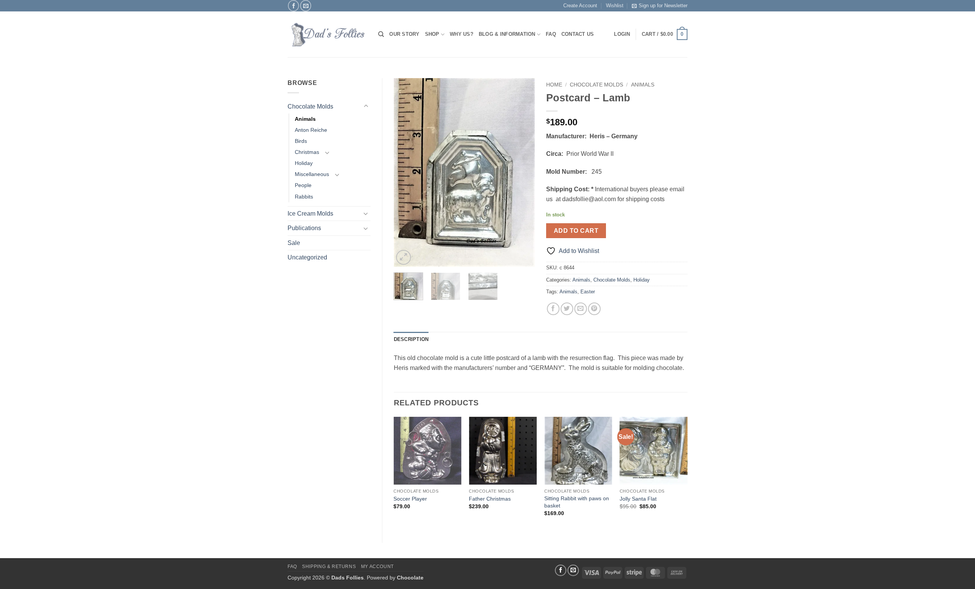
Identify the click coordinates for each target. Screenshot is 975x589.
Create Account (580, 5)
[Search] (381, 34)
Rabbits (304, 197)
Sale (294, 243)
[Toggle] (366, 106)
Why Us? (461, 34)
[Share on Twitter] (567, 309)
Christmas (307, 152)
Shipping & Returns (329, 566)
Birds (301, 141)
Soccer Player (410, 499)
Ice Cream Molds (310, 213)
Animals (305, 119)
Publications (304, 228)
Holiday (304, 163)
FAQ (551, 34)
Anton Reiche (311, 130)
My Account (377, 566)
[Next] (522, 172)
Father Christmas (490, 499)
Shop (432, 34)
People (303, 185)
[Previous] (406, 172)
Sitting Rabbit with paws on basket (576, 502)
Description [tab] (411, 339)
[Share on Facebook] (553, 309)
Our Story (404, 34)
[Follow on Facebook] (293, 5)
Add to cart (576, 230)
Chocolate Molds (310, 106)
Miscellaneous (312, 174)
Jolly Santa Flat (638, 499)
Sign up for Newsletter (663, 5)
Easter (587, 291)
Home (554, 85)
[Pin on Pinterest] (594, 309)
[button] (664, 34)
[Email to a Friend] (580, 309)
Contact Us (577, 34)
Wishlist (614, 5)
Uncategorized (307, 257)
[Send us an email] (305, 5)
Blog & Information (507, 34)
